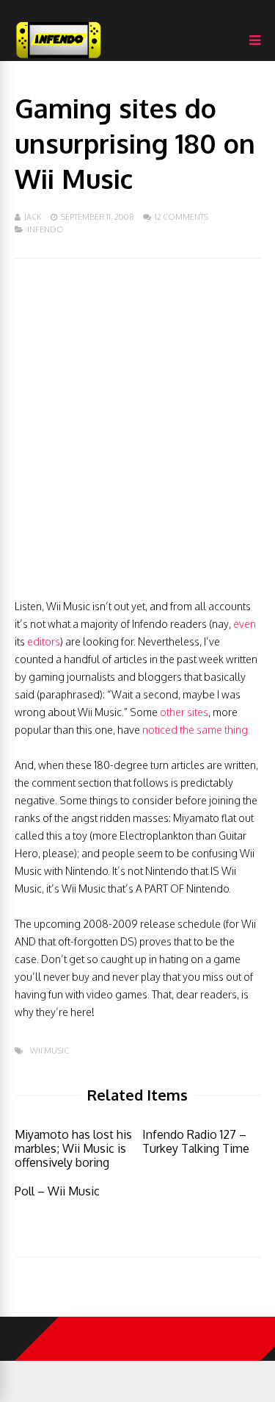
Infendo (45, 229)
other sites (184, 712)
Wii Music (49, 1051)
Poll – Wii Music (57, 1191)
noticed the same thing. (196, 729)
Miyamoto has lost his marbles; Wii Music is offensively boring (73, 1148)
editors (43, 641)
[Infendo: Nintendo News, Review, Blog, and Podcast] (59, 57)
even (244, 624)
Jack (33, 217)
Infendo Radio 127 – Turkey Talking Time (195, 1141)
